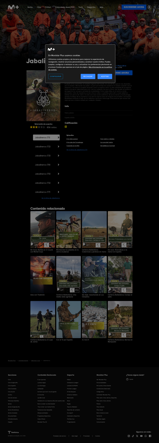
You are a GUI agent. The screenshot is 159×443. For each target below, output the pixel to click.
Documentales (12, 416)
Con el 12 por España (64, 340)
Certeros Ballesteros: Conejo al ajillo (120, 296)
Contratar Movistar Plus (103, 395)
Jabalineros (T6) (43, 183)
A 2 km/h (85, 340)
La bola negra (42, 382)
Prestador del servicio (59, 436)
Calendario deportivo (64, 7)
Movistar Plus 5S (42, 422)
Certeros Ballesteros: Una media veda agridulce (66, 296)
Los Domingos (42, 385)
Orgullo (10, 422)
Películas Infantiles (13, 401)
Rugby (69, 404)
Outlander (41, 388)
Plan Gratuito (100, 407)
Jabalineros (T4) (42, 164)
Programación (71, 422)
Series (30, 7)
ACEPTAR (105, 76)
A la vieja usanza (72, 139)
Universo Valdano (72, 395)
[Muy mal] (31, 127)
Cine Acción (11, 391)
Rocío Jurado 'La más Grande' (46, 404)
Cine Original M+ (13, 382)
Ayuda (131, 379)
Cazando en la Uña (73, 146)
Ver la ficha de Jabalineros (51, 198)
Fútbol (48, 7)
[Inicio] (13, 7)
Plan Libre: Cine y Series (104, 401)
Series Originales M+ (14, 407)
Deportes (91, 7)
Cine (39, 7)
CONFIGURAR (55, 76)
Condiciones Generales (103, 388)
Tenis (80, 7)
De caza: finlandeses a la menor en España (117, 251)
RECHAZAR (87, 76)
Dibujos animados (43, 413)
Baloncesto (70, 398)
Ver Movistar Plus (101, 379)
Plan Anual (100, 410)
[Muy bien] (41, 127)
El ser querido (42, 379)
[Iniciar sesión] (149, 7)
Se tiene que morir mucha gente (47, 391)
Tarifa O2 (99, 416)
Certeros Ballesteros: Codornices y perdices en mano (94, 251)
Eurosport (70, 413)
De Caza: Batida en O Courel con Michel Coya (41, 251)
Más (101, 7)
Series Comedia (12, 413)
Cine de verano (12, 398)
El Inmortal (41, 395)
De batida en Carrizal (107, 146)
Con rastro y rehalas (107, 139)
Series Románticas (13, 410)
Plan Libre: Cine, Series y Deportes (107, 398)
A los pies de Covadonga (75, 142)
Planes (98, 404)
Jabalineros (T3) (43, 155)
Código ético (100, 391)
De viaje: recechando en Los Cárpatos (93, 296)
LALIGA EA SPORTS (72, 385)
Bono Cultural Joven (102, 413)
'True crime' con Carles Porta (46, 407)
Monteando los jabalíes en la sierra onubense (67, 251)
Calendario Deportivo (73, 416)
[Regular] (36, 127)
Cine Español (12, 385)
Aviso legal (75, 436)
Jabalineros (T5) (43, 174)
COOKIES (97, 436)
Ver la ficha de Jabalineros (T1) (77, 150)
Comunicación (101, 422)
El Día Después (71, 391)
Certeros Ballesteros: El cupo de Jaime (41, 341)
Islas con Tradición (37, 295)
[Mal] (34, 127)
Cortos (10, 395)
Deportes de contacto (73, 410)
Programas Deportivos (44, 416)
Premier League (71, 388)
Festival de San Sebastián (45, 410)
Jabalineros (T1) (42, 137)
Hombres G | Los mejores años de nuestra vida (51, 401)
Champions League (72, 382)
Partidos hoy (70, 419)
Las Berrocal (41, 398)
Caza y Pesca (41, 419)
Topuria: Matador (72, 407)
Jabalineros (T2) (43, 146)
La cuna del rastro (106, 142)
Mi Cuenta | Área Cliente (104, 385)
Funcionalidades (101, 382)
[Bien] (39, 127)
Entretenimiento (13, 419)
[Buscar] (119, 7)
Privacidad (86, 436)
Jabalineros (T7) (42, 192)
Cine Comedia (12, 388)
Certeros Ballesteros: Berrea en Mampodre (120, 341)
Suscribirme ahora (134, 7)
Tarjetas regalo (101, 419)
